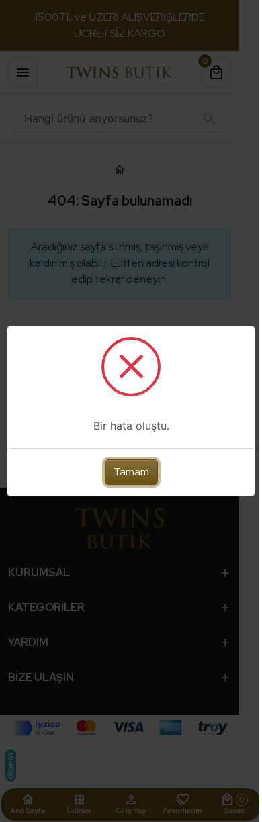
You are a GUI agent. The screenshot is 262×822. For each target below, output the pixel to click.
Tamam (126, 472)
